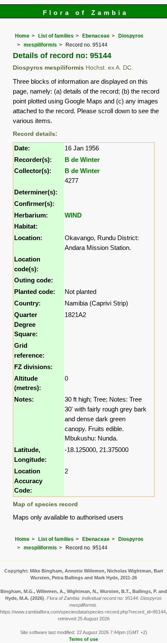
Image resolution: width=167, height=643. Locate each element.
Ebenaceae (96, 36)
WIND (73, 215)
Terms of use (83, 639)
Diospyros (130, 36)
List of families (56, 36)
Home (22, 36)
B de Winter (82, 159)
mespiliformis (40, 45)
